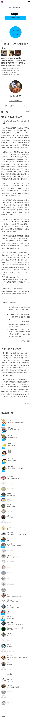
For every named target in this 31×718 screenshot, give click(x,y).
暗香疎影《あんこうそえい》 (16, 468)
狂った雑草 (10, 518)
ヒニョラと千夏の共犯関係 (14, 546)
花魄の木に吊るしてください (15, 624)
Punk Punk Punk (12, 437)
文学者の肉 (10, 630)
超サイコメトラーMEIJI (13, 557)
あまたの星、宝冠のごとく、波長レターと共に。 (17, 658)
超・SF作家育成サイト (15, 7)
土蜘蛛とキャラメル (12, 506)
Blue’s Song (10, 618)
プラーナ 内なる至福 (12, 602)
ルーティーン (10, 676)
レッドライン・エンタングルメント (16, 534)
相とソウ (9, 613)
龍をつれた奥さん (12, 495)
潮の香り (9, 529)
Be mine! (9, 646)
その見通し (10, 635)
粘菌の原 (9, 664)
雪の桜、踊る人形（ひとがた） (15, 596)
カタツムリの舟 (12, 445)
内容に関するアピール (15, 106)
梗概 (5, 106)
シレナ (9, 540)
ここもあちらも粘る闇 (13, 687)
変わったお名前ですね (14, 460)
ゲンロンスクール (2, 2)
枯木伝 (9, 453)
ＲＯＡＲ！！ (10, 681)
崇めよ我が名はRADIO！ (13, 478)
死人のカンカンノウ (13, 430)
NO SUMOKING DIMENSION (16, 422)
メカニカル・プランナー (13, 607)
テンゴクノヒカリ (12, 501)
